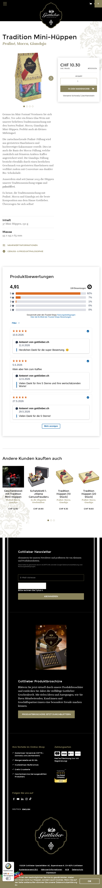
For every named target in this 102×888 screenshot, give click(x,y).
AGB (67, 870)
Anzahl (78, 76)
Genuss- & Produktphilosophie (25, 251)
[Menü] (12, 863)
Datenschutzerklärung (70, 565)
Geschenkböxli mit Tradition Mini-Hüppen (13, 493)
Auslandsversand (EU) (28, 870)
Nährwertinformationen (22, 245)
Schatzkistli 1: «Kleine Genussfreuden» (39, 493)
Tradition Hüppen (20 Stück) (88, 493)
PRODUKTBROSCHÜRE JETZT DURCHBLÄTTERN (46, 714)
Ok (89, 881)
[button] (24, 106)
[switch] (8, 878)
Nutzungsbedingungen (26, 566)
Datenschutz (77, 870)
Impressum (51, 873)
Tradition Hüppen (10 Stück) (63, 493)
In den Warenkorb (78, 89)
